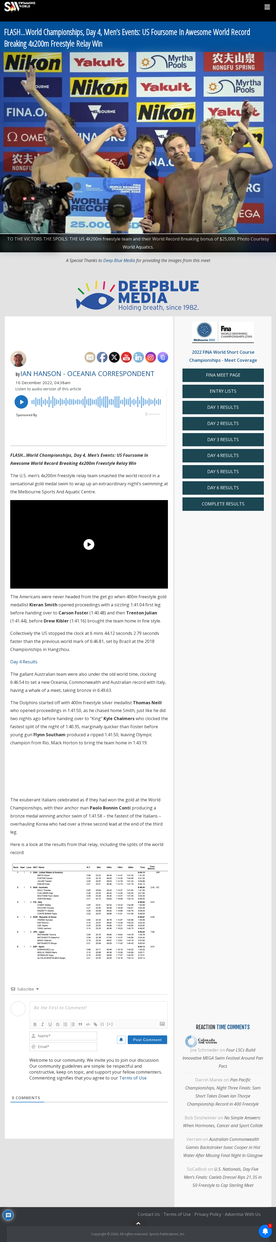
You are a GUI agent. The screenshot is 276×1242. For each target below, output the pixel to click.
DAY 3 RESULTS (223, 440)
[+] (110, 1024)
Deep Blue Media (119, 260)
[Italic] (42, 1024)
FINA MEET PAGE (223, 375)
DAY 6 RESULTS (223, 488)
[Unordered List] (73, 1024)
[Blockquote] (80, 1024)
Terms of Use (133, 1078)
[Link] (95, 1024)
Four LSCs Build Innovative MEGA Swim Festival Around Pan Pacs (222, 1058)
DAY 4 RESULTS (223, 455)
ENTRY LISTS (223, 391)
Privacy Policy (207, 1214)
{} (102, 1024)
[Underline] (50, 1024)
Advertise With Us (243, 1214)
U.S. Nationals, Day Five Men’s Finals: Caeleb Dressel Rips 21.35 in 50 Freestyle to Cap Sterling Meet (223, 1177)
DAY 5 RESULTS (223, 472)
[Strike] (57, 1024)
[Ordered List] (65, 1024)
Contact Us (149, 1214)
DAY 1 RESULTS (223, 407)
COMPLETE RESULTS (223, 504)
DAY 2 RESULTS (223, 423)
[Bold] (35, 1024)
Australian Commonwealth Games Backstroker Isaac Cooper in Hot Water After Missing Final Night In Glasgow (223, 1147)
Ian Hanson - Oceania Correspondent (87, 373)
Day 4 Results (23, 662)
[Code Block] (88, 1024)
